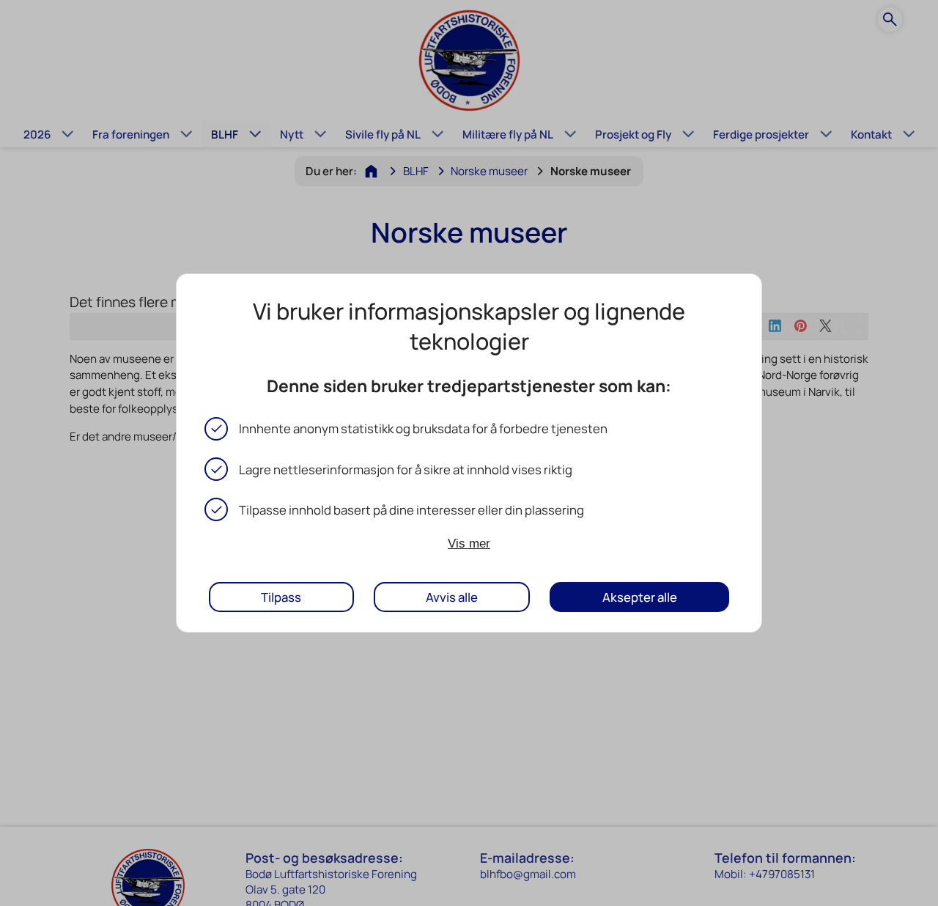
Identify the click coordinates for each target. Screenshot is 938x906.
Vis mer (469, 543)
